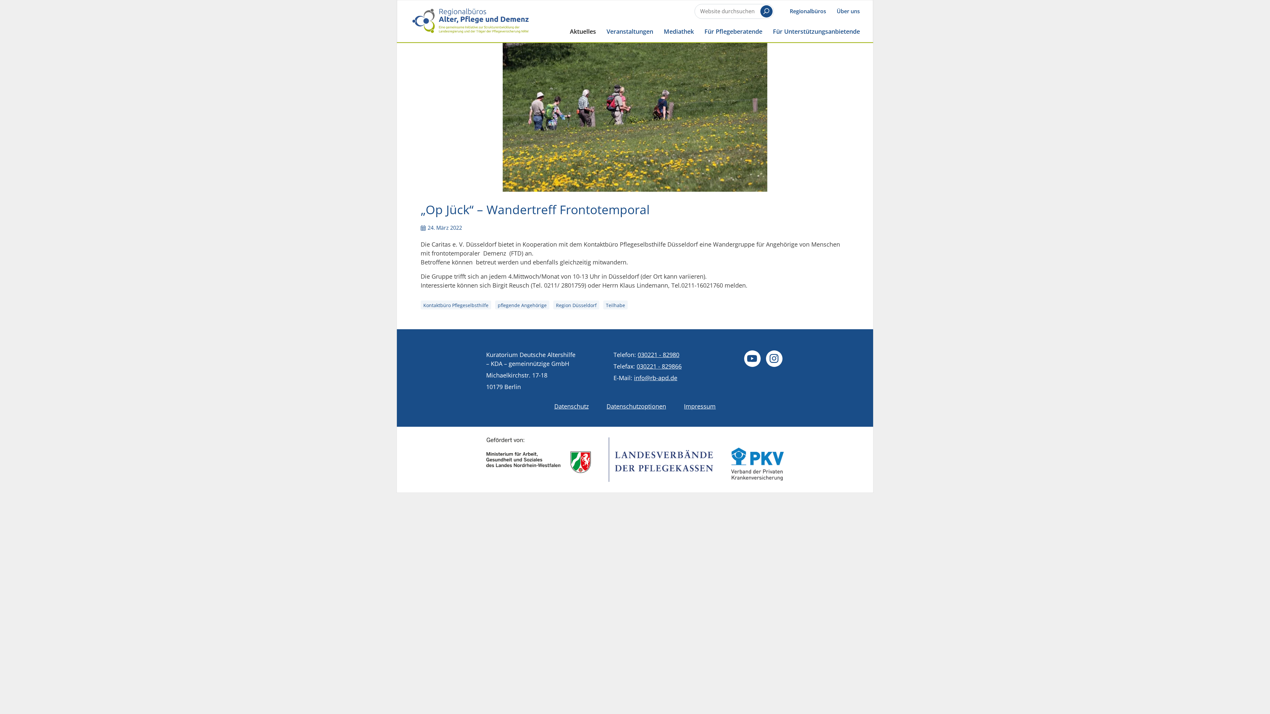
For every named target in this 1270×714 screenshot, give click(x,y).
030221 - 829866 (659, 366)
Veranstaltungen (630, 31)
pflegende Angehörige (522, 305)
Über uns (848, 11)
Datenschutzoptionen (636, 406)
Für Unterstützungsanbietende (816, 31)
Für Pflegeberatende (733, 31)
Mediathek (679, 31)
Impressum (700, 406)
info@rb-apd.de (655, 378)
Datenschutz (571, 406)
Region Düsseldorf (576, 305)
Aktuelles (583, 31)
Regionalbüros (808, 11)
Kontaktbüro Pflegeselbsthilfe (455, 305)
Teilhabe (615, 305)
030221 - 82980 (658, 355)
